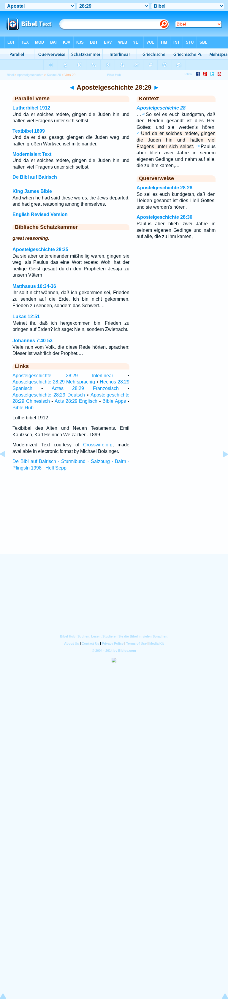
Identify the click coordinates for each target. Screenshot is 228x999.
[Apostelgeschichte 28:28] (7, 467)
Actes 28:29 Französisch (85, 388)
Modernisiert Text (31, 154)
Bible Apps (114, 401)
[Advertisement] (114, 518)
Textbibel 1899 (28, 131)
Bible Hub (23, 407)
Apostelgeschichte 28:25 (40, 249)
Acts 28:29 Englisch (76, 401)
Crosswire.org (98, 444)
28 (143, 114)
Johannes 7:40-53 (32, 340)
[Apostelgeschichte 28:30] (220, 467)
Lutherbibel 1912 (31, 107)
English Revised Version (40, 214)
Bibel (10, 75)
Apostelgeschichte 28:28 (164, 187)
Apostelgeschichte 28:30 (164, 217)
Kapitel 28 (54, 75)
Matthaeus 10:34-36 (34, 286)
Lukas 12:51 (26, 316)
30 (198, 146)
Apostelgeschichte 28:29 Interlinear (62, 375)
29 (138, 133)
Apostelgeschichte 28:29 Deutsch (48, 394)
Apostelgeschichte (30, 75)
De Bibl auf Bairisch (34, 177)
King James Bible (32, 191)
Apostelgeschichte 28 (161, 107)
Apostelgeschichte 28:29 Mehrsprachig (53, 381)
